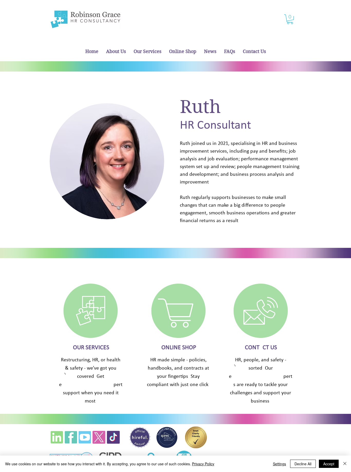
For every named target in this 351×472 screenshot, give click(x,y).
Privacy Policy (203, 463)
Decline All (302, 463)
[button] (290, 19)
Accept (328, 463)
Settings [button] (279, 463)
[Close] (345, 464)
